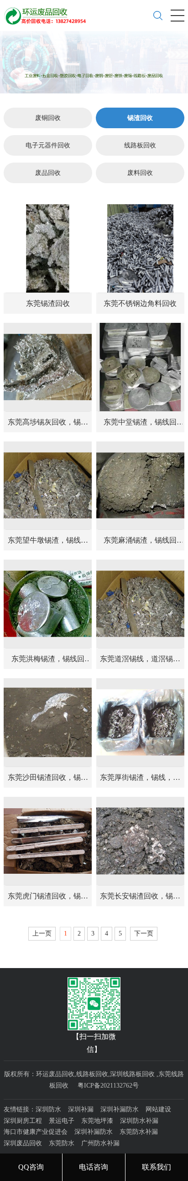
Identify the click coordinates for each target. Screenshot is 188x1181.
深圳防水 (48, 1109)
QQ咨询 (31, 1167)
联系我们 (156, 1167)
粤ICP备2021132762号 (108, 1085)
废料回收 (140, 172)
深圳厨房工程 (23, 1120)
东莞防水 (61, 1143)
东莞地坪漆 (97, 1120)
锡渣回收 (140, 117)
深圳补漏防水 (119, 1109)
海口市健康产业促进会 (36, 1131)
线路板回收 (140, 145)
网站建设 (158, 1109)
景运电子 (61, 1120)
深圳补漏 (81, 1109)
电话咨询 (93, 1167)
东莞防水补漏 (139, 1131)
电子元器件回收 (48, 145)
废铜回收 (48, 117)
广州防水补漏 (100, 1143)
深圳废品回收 (23, 1143)
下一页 (143, 933)
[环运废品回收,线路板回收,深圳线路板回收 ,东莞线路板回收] (48, 12)
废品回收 (48, 172)
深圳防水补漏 (139, 1120)
